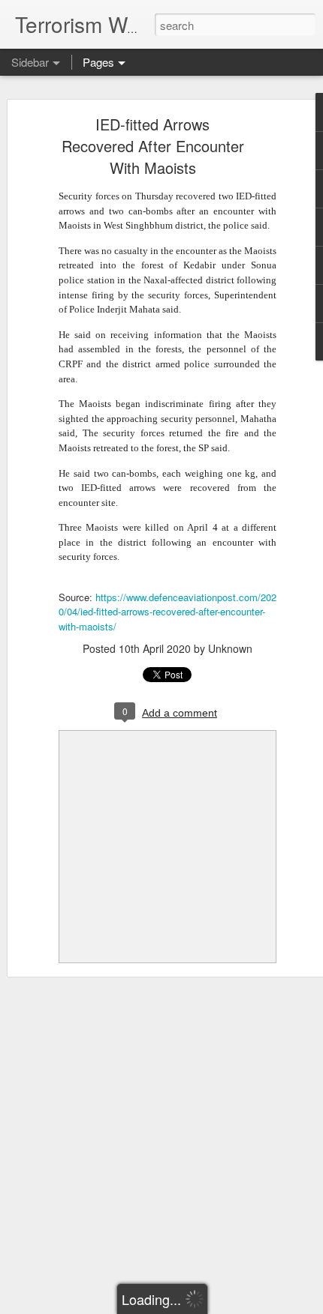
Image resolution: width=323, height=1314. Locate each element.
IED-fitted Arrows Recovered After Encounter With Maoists (153, 145)
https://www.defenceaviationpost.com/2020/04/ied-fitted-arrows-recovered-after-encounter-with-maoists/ (167, 611)
